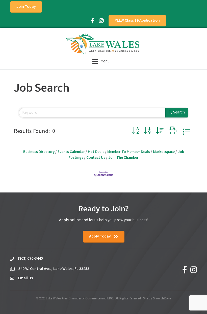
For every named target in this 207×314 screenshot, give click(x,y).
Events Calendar (71, 152)
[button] (135, 131)
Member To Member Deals (128, 152)
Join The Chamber (123, 158)
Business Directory (39, 152)
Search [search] (179, 112)
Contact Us (95, 158)
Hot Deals (96, 152)
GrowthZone (162, 298)
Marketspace (164, 152)
